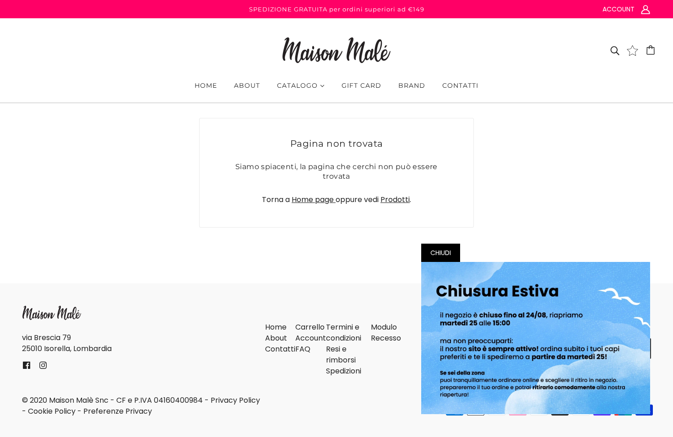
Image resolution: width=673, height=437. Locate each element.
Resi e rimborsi (341, 354)
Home (276, 327)
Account (310, 338)
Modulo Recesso (386, 332)
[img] (615, 50)
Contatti (280, 349)
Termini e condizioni (343, 332)
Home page (314, 199)
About (276, 338)
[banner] (336, 49)
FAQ (302, 349)
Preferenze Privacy (117, 411)
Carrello (310, 327)
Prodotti (395, 199)
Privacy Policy (235, 400)
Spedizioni (343, 371)
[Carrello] (652, 50)
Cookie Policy (52, 411)
